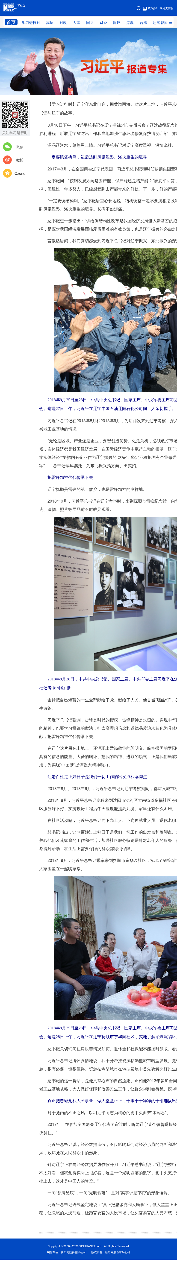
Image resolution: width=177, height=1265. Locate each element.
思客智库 (160, 22)
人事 (76, 22)
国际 (90, 22)
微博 (20, 160)
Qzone (20, 173)
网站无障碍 (167, 8)
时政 (63, 22)
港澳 (130, 22)
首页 (11, 22)
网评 (116, 22)
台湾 (143, 22)
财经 (103, 22)
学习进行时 (31, 22)
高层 (49, 22)
